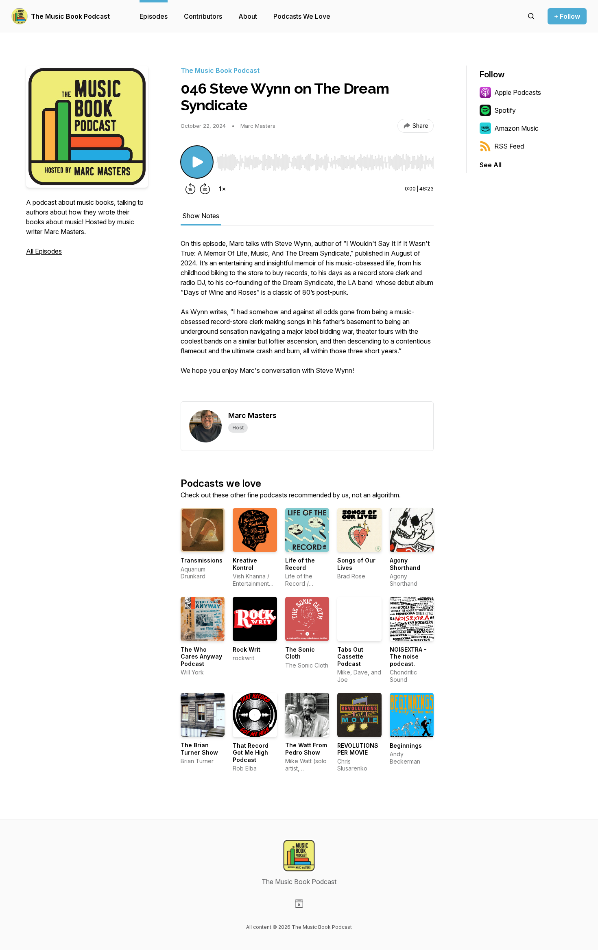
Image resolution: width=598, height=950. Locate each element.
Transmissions (202, 560)
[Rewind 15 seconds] (190, 189)
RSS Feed (509, 146)
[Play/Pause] (197, 162)
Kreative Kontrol (245, 564)
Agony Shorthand (405, 564)
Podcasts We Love (301, 16)
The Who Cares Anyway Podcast (201, 656)
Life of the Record (300, 564)
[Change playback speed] (222, 189)
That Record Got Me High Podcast (250, 752)
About (247, 16)
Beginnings (406, 745)
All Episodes (44, 251)
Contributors (203, 16)
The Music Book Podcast (70, 16)
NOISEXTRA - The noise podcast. (408, 656)
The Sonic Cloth (300, 653)
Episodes (154, 16)
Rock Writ (246, 649)
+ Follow (567, 16)
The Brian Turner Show (199, 749)
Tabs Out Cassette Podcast (350, 656)
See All (491, 165)
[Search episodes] (531, 16)
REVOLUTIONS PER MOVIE (357, 749)
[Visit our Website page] (299, 904)
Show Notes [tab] (200, 216)
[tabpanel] (307, 320)
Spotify (505, 110)
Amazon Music (516, 128)
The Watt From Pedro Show (306, 749)
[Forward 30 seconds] (205, 189)
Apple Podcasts (517, 92)
